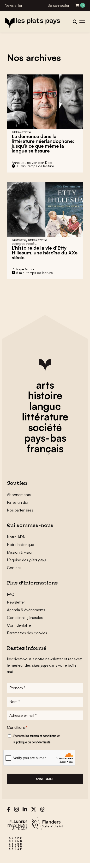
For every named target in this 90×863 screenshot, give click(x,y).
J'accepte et (36, 739)
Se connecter (58, 5)
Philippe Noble (23, 269)
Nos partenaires (20, 510)
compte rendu (24, 244)
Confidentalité (19, 625)
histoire (45, 395)
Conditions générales (25, 617)
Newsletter (13, 5)
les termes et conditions (40, 736)
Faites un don (18, 502)
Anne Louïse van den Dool (32, 162)
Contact (14, 567)
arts (45, 384)
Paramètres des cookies (27, 633)
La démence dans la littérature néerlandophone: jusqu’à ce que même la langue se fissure (43, 143)
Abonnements (19, 494)
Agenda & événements (26, 609)
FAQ (10, 594)
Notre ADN (16, 536)
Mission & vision (20, 552)
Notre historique (20, 544)
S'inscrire (45, 779)
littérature (45, 416)
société (45, 427)
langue (45, 406)
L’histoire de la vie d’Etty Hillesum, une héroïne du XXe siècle (45, 252)
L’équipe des (26, 560)
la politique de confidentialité (31, 742)
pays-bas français (45, 443)
